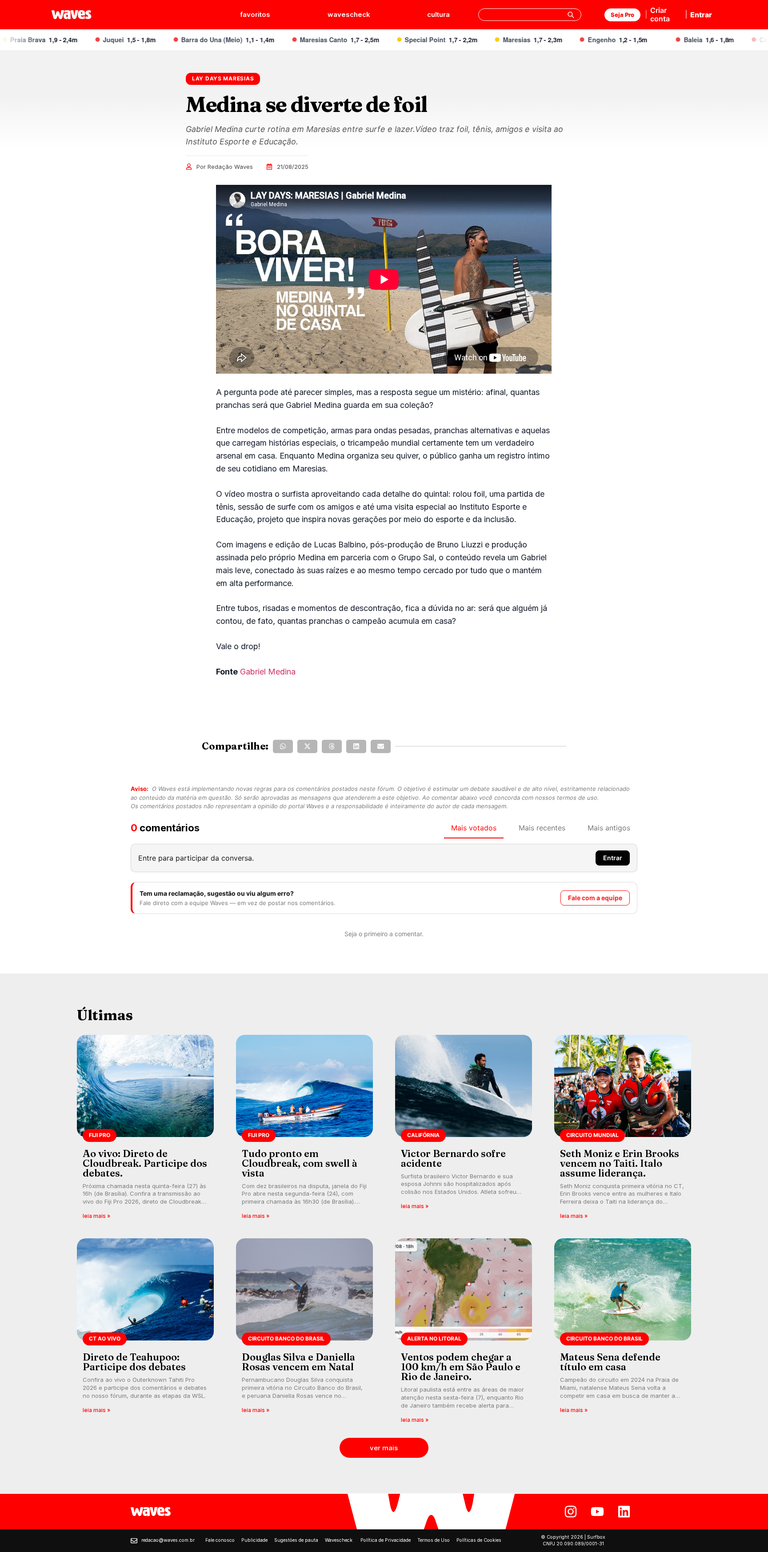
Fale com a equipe (595, 898)
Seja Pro (622, 14)
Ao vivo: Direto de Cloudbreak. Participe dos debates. (145, 1163)
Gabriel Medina (268, 671)
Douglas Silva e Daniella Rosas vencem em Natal (298, 1362)
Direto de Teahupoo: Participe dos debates (134, 1362)
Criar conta (660, 14)
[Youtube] (597, 1511)
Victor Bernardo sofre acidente (453, 1158)
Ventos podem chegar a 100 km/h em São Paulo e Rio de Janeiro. (460, 1367)
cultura (438, 14)
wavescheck (349, 14)
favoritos (255, 14)
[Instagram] (570, 1511)
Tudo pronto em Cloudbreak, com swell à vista (299, 1163)
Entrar (701, 14)
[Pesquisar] (571, 15)
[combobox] (529, 14)
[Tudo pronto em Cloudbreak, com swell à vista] (304, 1130)
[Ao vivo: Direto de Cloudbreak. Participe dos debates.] (145, 1130)
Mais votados (473, 827)
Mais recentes (542, 827)
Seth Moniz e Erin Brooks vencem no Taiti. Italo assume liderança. (619, 1163)
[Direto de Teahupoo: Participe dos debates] (145, 1333)
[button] (283, 746)
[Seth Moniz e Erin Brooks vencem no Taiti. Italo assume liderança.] (622, 1130)
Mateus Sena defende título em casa (610, 1362)
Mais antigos (609, 827)
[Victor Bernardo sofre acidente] (463, 1130)
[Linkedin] (624, 1511)
